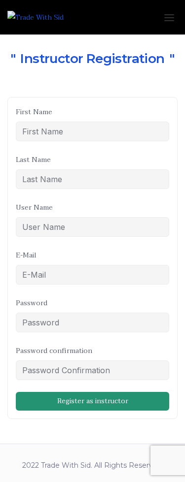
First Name (34, 112)
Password (31, 303)
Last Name (33, 159)
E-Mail (26, 255)
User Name (34, 207)
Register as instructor (92, 401)
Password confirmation (54, 350)
